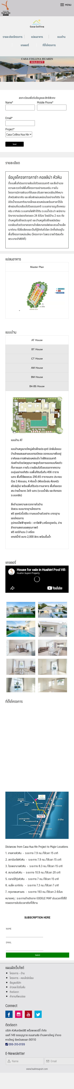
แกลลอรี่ (25, 45)
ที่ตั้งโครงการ (49, 45)
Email (8, 942)
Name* (9, 102)
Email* (9, 118)
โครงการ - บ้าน (17, 973)
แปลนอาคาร (37, 36)
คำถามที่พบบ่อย (17, 996)
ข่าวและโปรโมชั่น (17, 987)
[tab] (37, 267)
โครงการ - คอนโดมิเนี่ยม (22, 977)
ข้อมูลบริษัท (15, 982)
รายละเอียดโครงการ (12, 36)
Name (8, 928)
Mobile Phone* (45, 102)
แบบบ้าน (61, 36)
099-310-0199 (16, 1044)
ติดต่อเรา (14, 991)
